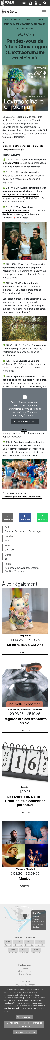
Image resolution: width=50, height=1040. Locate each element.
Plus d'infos (25, 652)
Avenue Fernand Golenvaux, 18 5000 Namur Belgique (38, 921)
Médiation (27, 709)
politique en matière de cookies (18, 1008)
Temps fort (26, 28)
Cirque (25, 19)
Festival (31, 869)
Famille (40, 23)
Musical (25, 878)
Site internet (25, 974)
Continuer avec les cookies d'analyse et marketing (24, 1024)
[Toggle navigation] (44, 11)
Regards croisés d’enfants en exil (25, 721)
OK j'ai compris (24, 1017)
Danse (10, 23)
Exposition (25, 23)
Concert (39, 19)
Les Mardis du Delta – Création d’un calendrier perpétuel (25, 801)
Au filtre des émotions (25, 645)
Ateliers (12, 19)
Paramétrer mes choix (25, 422)
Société (38, 709)
